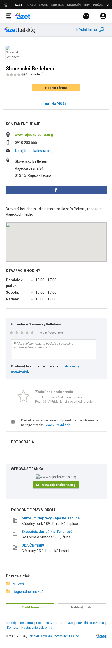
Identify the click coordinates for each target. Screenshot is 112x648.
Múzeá (18, 584)
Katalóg (11, 623)
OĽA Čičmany (33, 545)
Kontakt (12, 627)
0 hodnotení (33, 74)
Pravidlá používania (90, 623)
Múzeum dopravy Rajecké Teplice (51, 518)
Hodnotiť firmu (56, 88)
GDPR (59, 623)
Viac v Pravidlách (57, 425)
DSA (70, 623)
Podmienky (44, 623)
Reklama (26, 623)
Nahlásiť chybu (81, 607)
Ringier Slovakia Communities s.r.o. (54, 636)
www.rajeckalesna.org (34, 134)
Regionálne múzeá (28, 592)
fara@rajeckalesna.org (33, 151)
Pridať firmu (30, 607)
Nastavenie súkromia (36, 627)
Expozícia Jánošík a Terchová (47, 532)
